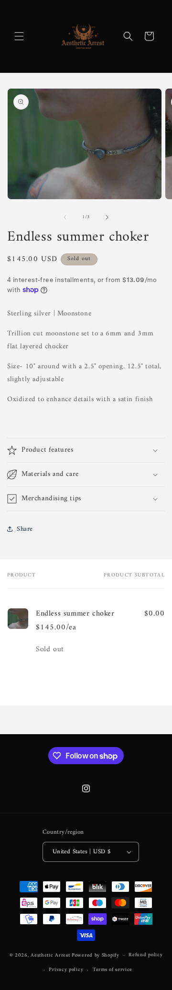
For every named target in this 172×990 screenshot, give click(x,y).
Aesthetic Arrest (51, 955)
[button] (19, 36)
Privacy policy (66, 969)
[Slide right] (107, 217)
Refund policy (145, 955)
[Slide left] (64, 217)
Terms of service (112, 969)
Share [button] (25, 529)
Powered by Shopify (95, 955)
